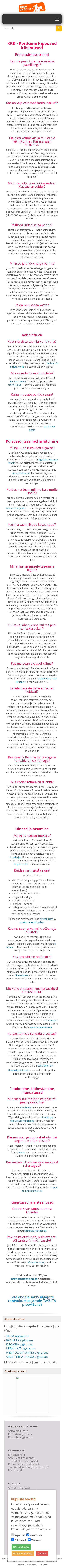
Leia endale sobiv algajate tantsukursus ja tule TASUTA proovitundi (32, 1301)
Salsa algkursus (18, 1431)
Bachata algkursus (20, 1434)
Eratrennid (15, 1470)
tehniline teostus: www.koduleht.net (32, 1564)
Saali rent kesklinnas (21, 1458)
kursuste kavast (21, 473)
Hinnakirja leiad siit (18, 1070)
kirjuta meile (21, 864)
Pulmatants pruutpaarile (24, 1464)
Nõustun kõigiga (21, 1546)
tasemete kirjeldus (16, 508)
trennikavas (14, 384)
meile (21, 1152)
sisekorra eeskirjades (22, 1120)
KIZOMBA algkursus (19, 1344)
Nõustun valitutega (22, 1553)
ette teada (25, 1107)
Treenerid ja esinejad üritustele (28, 1467)
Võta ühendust (36, 1262)
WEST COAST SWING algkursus (27, 1352)
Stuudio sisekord (19, 1488)
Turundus (36, 1540)
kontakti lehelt (18, 381)
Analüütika (36, 1535)
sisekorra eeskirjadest (31, 922)
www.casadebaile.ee (41, 1027)
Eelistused (20, 1540)
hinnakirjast (46, 918)
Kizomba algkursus (20, 1437)
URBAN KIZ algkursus (20, 1348)
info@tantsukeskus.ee (24, 1278)
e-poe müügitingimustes (40, 1189)
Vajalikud (19, 1535)
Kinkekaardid (16, 1455)
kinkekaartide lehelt (35, 1230)
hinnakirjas (15, 857)
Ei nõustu (42, 1553)
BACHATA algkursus (19, 1340)
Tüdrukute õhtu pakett (23, 1461)
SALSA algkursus (17, 1336)
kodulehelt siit (45, 1065)
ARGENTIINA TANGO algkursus (27, 1357)
